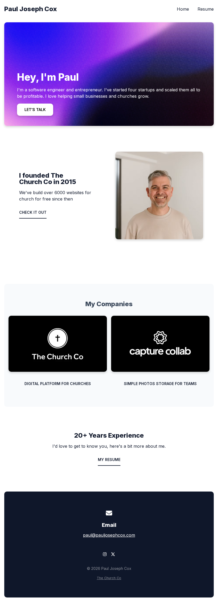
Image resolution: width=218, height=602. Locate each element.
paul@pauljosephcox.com (109, 535)
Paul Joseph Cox (30, 9)
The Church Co (109, 578)
